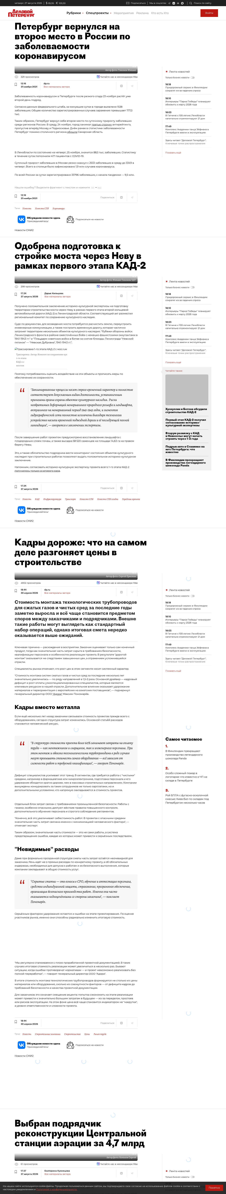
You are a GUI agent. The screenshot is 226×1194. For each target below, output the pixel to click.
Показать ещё (173, 152)
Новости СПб (42, 208)
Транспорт (70, 499)
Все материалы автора (57, 86)
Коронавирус (59, 208)
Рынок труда (100, 1034)
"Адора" (57, 694)
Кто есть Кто (160, 13)
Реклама (142, 13)
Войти (209, 13)
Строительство (72, 1034)
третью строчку (102, 124)
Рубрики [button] (74, 13)
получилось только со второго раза (37, 470)
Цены (87, 1034)
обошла (72, 132)
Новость (26, 208)
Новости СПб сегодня (107, 499)
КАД (37, 499)
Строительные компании (47, 1034)
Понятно (214, 1187)
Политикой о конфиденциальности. (56, 1189)
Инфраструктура (52, 499)
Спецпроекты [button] (98, 13)
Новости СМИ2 (24, 230)
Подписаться (138, 3)
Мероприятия (124, 13)
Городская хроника (131, 499)
